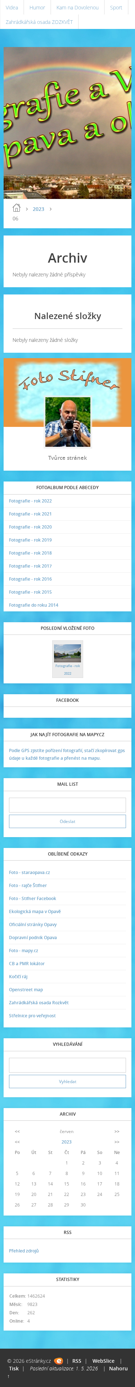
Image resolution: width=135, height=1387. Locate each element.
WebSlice (103, 1360)
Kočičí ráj (18, 977)
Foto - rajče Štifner (28, 885)
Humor (37, 7)
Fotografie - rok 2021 (30, 514)
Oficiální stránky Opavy (33, 924)
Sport (116, 7)
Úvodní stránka (17, 207)
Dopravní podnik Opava (33, 937)
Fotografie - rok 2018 (30, 553)
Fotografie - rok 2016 (30, 579)
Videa (12, 7)
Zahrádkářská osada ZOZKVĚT (39, 21)
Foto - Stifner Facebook (32, 898)
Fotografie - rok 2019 (30, 540)
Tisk (14, 1368)
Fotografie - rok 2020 (30, 527)
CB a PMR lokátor (27, 963)
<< (17, 1131)
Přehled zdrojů (24, 1251)
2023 (38, 208)
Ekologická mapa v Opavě (35, 911)
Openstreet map (26, 990)
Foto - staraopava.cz (29, 872)
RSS (76, 1360)
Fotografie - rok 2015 (30, 592)
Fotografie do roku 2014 (33, 605)
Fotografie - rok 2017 (30, 566)
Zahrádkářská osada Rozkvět (39, 1003)
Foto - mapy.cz (23, 950)
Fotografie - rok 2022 (30, 501)
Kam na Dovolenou (78, 7)
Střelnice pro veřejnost (32, 1016)
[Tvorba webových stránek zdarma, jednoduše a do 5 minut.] (58, 1361)
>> (117, 1131)
